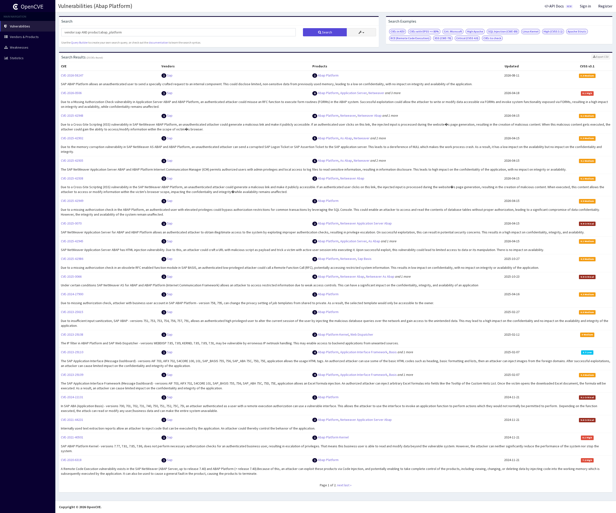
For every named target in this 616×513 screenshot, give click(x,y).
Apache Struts (577, 31)
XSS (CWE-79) (443, 38)
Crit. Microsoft (453, 31)
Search (326, 32)
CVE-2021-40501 (72, 437)
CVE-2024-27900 (72, 294)
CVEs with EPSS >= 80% (424, 31)
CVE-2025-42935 (72, 160)
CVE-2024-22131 (72, 397)
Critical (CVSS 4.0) (467, 38)
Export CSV (602, 56)
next (340, 485)
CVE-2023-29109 (72, 374)
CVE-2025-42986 (72, 258)
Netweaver (376, 93)
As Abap (346, 138)
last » (348, 485)
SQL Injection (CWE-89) (503, 31)
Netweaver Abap (370, 115)
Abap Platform (328, 75)
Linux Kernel (531, 31)
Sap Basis (365, 258)
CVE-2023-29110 (72, 352)
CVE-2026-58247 (72, 75)
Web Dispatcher (361, 334)
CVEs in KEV (397, 31)
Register (605, 6)
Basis (393, 352)
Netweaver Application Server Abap (366, 223)
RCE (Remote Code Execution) (410, 38)
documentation (158, 42)
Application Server (353, 93)
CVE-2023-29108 (72, 334)
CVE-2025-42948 (72, 115)
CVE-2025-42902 (72, 138)
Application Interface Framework (363, 352)
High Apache (475, 31)
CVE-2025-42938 (72, 178)
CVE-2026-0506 (71, 93)
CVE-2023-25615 (72, 312)
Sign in (585, 6)
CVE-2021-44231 (72, 419)
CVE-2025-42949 (72, 201)
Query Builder (79, 42)
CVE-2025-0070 (71, 223)
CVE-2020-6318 (71, 460)
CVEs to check (492, 38)
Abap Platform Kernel (333, 334)
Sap (170, 75)
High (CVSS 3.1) (553, 31)
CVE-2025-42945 (72, 241)
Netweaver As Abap (380, 276)
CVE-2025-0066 (71, 276)
